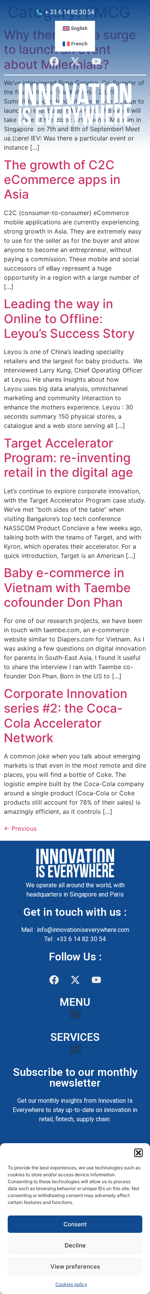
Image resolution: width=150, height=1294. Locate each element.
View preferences (75, 1266)
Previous (20, 828)
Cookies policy (71, 1284)
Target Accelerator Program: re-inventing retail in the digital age (68, 458)
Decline (75, 1245)
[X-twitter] (75, 61)
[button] (138, 1153)
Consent (75, 1224)
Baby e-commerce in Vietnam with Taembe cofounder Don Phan (67, 587)
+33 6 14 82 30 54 (81, 939)
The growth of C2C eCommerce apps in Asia (62, 179)
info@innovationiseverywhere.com (83, 929)
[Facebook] (53, 61)
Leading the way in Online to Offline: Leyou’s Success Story (69, 318)
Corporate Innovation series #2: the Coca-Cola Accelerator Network (65, 715)
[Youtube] (96, 61)
